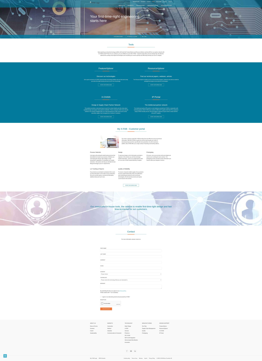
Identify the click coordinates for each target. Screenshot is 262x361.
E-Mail (102, 265)
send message (106, 308)
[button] (122, 5)
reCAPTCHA (103, 299)
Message (102, 283)
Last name (103, 254)
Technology (103, 277)
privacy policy (122, 290)
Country (102, 271)
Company (102, 260)
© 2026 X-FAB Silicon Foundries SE (164, 358)
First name (103, 248)
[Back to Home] (95, 4)
